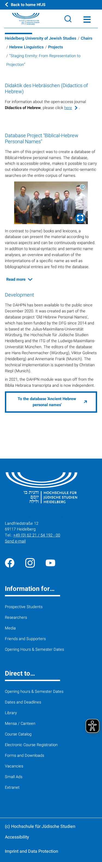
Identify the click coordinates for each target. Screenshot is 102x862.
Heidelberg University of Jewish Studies (40, 38)
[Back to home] (19, 19)
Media (10, 628)
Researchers (16, 617)
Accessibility (17, 837)
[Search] (68, 18)
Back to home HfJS (28, 5)
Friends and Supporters (25, 639)
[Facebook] (9, 562)
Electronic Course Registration (31, 745)
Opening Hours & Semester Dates (34, 649)
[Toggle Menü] (87, 18)
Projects (55, 47)
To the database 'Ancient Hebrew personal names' (47, 402)
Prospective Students (23, 607)
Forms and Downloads (24, 755)
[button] (51, 202)
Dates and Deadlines (23, 702)
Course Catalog (18, 734)
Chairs (86, 38)
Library (11, 713)
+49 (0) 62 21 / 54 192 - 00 (36, 535)
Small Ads (13, 777)
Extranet (12, 787)
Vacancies (14, 766)
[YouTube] (50, 562)
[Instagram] (30, 562)
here (68, 108)
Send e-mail (15, 541)
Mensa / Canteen (20, 723)
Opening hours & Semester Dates (34, 691)
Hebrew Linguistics (26, 47)
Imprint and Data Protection (31, 851)
